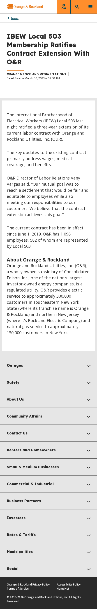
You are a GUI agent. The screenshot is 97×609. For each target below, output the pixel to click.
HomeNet (63, 588)
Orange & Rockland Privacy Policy (28, 584)
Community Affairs (24, 416)
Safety (13, 382)
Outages (15, 365)
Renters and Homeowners (31, 450)
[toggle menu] (90, 7)
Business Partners (24, 501)
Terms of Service (18, 588)
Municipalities (20, 551)
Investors (16, 518)
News (14, 18)
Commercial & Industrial (30, 484)
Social (12, 568)
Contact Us (17, 433)
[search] (77, 7)
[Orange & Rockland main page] (21, 7)
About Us (15, 399)
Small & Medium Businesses (33, 467)
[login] (63, 7)
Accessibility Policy (69, 584)
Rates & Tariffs (21, 534)
